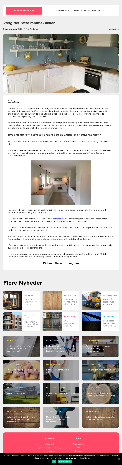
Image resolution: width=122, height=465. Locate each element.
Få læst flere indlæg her (61, 263)
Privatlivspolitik (64, 461)
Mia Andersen (32, 29)
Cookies (85, 11)
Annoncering (63, 11)
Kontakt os (98, 11)
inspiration (114, 29)
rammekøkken (60, 219)
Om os (76, 11)
